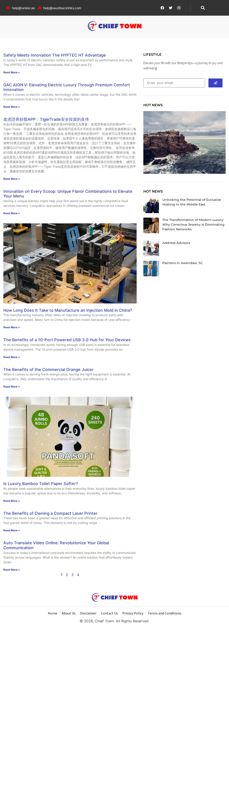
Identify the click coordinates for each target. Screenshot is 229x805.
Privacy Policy (132, 613)
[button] (203, 8)
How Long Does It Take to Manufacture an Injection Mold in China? (67, 310)
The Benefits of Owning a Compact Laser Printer (50, 513)
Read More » (11, 72)
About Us (69, 613)
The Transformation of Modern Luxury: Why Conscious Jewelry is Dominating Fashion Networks (193, 224)
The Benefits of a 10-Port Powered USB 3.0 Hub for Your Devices (67, 339)
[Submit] (215, 82)
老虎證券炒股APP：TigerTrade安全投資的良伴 (46, 119)
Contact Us (109, 613)
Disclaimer (88, 613)
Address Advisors (176, 243)
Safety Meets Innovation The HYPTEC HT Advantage (54, 55)
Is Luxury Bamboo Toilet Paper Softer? (40, 483)
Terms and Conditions (164, 613)
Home (52, 613)
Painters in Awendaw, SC (182, 263)
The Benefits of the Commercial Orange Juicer (48, 369)
